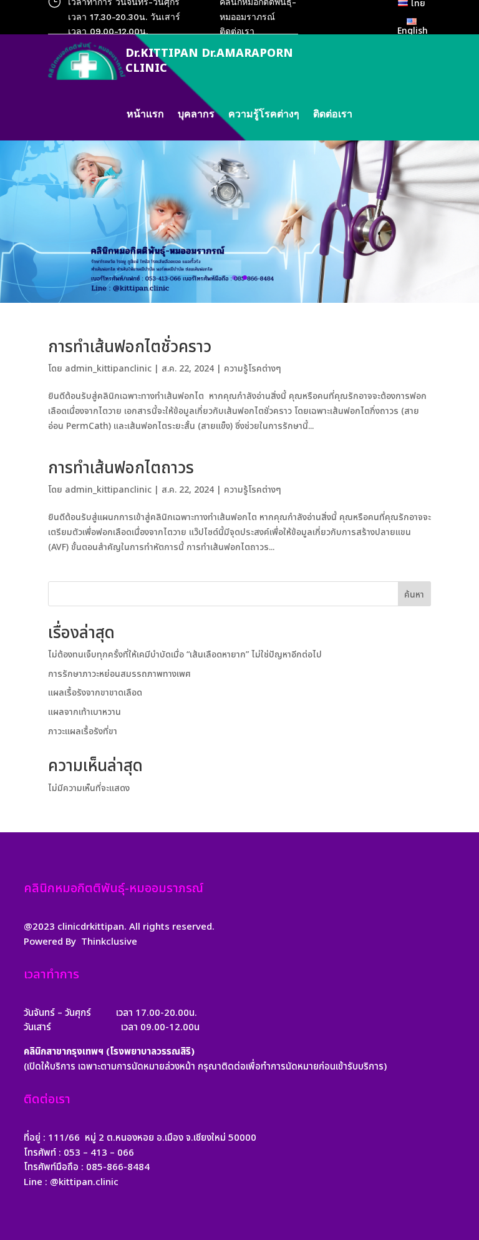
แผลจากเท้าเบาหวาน (84, 712)
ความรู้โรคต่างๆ (263, 115)
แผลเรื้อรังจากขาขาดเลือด (95, 692)
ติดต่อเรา (332, 115)
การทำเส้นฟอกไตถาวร (121, 468)
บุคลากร (196, 115)
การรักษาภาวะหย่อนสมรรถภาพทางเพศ (119, 674)
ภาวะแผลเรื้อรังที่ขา (82, 731)
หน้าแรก (145, 115)
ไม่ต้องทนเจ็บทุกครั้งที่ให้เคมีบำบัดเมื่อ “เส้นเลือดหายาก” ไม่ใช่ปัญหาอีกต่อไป (185, 654)
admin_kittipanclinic (108, 368)
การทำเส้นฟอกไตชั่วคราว (129, 347)
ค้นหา (414, 594)
